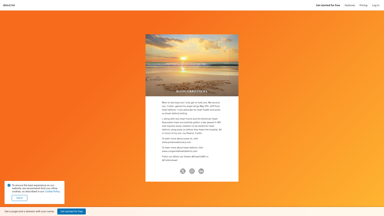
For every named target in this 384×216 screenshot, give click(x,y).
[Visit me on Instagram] (192, 172)
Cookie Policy (52, 191)
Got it (19, 198)
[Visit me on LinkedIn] (201, 172)
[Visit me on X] (183, 172)
